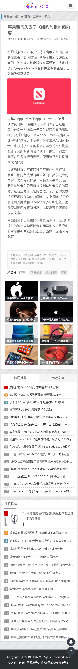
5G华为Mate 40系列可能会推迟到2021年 (35, 395)
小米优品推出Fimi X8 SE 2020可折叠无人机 (38, 476)
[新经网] (39, 6)
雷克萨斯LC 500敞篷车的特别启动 (30, 409)
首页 (27, 16)
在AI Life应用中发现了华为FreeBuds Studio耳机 (39, 446)
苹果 (64, 273)
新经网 (47, 39)
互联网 (37, 16)
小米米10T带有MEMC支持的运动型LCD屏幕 (36, 402)
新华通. (37, 657)
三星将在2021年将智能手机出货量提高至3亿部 (40, 484)
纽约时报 (51, 273)
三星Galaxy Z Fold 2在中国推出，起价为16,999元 (40, 439)
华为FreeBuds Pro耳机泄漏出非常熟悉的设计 (39, 469)
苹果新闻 (36, 273)
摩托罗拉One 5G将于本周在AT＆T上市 (33, 387)
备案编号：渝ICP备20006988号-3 (48, 662)
